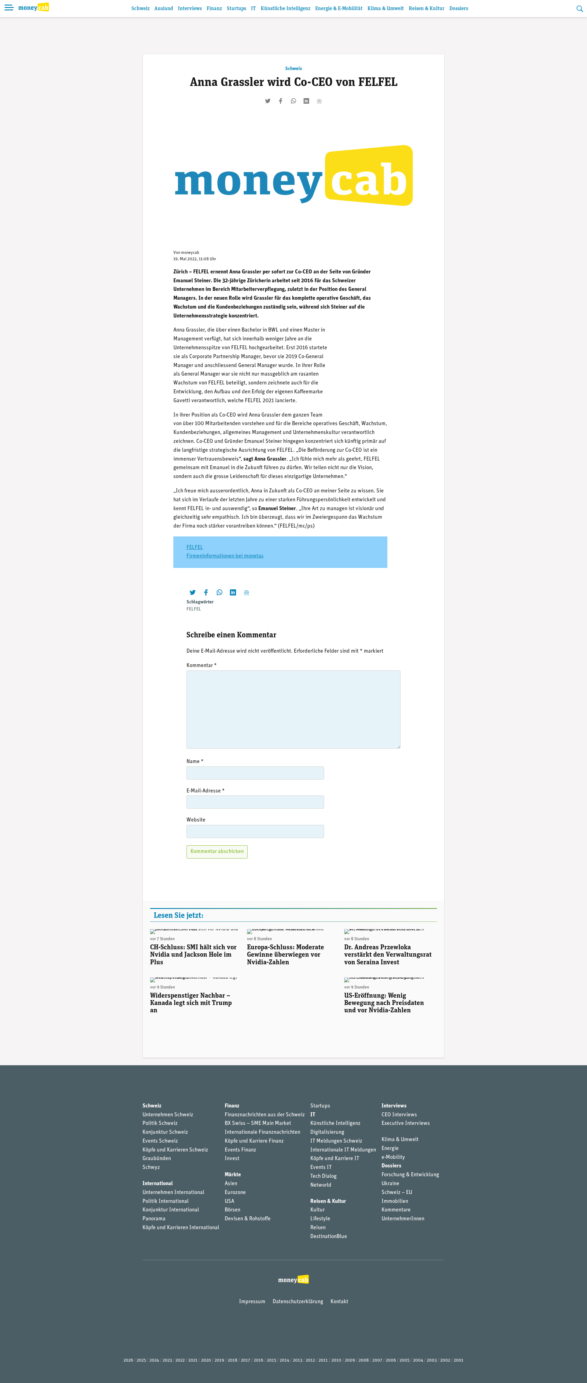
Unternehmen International (173, 1193)
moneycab (190, 252)
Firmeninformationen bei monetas (225, 556)
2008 (364, 1360)
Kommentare (396, 1210)
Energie (390, 1148)
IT (253, 8)
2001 (458, 1360)
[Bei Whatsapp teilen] (293, 101)
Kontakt (339, 1302)
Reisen (318, 1228)
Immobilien (395, 1201)
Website (195, 820)
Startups (236, 8)
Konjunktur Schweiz (165, 1132)
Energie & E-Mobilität (339, 8)
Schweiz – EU (397, 1193)
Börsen (232, 1210)
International (157, 1184)
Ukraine (390, 1184)
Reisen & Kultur (427, 8)
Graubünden (156, 1159)
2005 (404, 1360)
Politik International (165, 1201)
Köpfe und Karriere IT (334, 1159)
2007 (377, 1360)
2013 (297, 1360)
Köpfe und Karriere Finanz (254, 1141)
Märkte (233, 1175)
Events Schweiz (160, 1141)
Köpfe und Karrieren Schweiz (175, 1150)
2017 (245, 1360)
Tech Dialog (323, 1176)
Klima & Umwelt (385, 8)
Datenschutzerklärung (298, 1302)
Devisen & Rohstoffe (248, 1219)
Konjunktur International (170, 1210)
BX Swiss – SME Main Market (258, 1123)
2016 (258, 1360)
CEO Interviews (399, 1115)
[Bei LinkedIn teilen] (306, 101)
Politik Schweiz (160, 1123)
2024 (154, 1360)
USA (229, 1201)
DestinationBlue (328, 1237)
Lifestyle (320, 1219)
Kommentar (201, 666)
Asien (231, 1184)
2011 (323, 1360)
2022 (180, 1360)
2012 (310, 1360)
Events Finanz (240, 1150)
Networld (320, 1185)
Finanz (214, 8)
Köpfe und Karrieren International (180, 1228)
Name (195, 762)
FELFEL (194, 548)
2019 (219, 1360)
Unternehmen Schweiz (167, 1115)
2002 (445, 1360)
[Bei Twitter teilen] (267, 101)
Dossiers (458, 8)
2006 (391, 1360)
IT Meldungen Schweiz (336, 1141)
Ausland (163, 8)
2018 (232, 1360)
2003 (432, 1360)
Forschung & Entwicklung (410, 1175)
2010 (336, 1360)
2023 (167, 1360)
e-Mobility (393, 1157)
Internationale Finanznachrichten (262, 1132)
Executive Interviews (406, 1123)
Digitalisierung (327, 1132)
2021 (193, 1360)
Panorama (153, 1219)
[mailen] (319, 101)
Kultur (317, 1210)
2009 (350, 1360)
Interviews (190, 8)
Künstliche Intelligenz (285, 8)
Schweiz (140, 8)
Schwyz (151, 1167)
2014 (284, 1360)
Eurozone (235, 1193)
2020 (206, 1360)
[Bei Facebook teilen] (280, 101)
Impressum (252, 1302)
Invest (232, 1159)
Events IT (321, 1167)
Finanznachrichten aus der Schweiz (265, 1115)
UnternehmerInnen (403, 1219)
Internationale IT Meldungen (343, 1150)
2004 (418, 1360)
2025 (141, 1360)
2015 (271, 1360)
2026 (128, 1360)
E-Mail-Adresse (205, 791)
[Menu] (9, 8)
